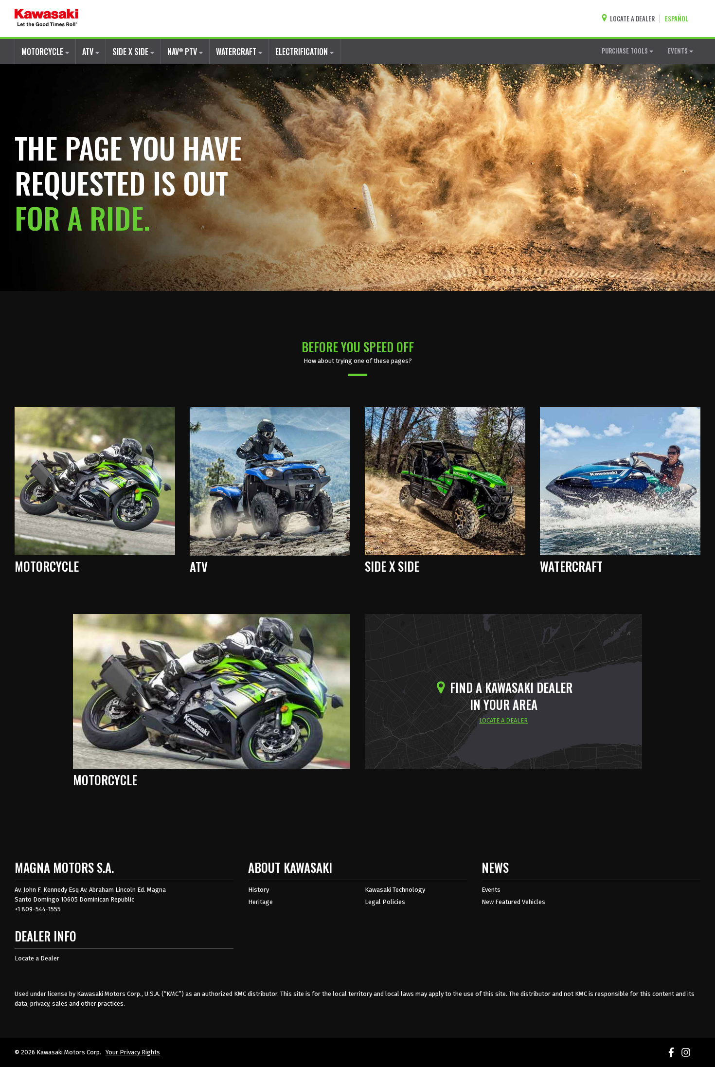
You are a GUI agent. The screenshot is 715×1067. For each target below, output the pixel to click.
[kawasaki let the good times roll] (46, 18)
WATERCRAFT (237, 51)
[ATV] (270, 481)
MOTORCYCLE (43, 51)
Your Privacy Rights (133, 1052)
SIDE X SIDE (131, 51)
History (258, 889)
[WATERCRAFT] (620, 480)
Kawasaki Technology (395, 889)
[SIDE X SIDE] (445, 480)
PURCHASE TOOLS (625, 50)
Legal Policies (385, 901)
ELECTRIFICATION (302, 51)
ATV (88, 51)
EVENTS (678, 50)
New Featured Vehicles (513, 901)
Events (491, 889)
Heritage (260, 901)
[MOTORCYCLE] (95, 480)
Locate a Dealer (37, 958)
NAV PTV (183, 51)
